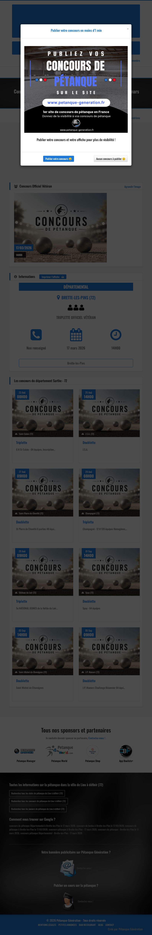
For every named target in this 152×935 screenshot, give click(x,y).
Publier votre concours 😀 (58, 159)
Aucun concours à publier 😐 (110, 159)
